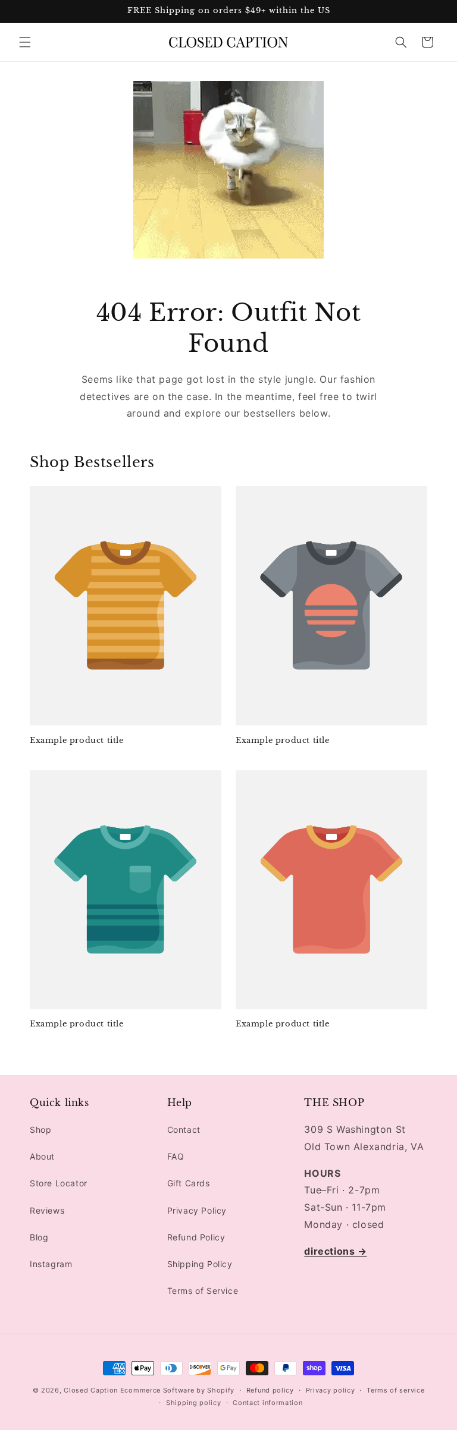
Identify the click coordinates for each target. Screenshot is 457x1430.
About (42, 1156)
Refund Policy (196, 1237)
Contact (184, 1130)
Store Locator (58, 1183)
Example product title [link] (77, 740)
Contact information (267, 1402)
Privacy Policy (197, 1210)
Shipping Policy (200, 1264)
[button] (25, 42)
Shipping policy (193, 1402)
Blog (39, 1237)
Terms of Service (203, 1291)
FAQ (175, 1156)
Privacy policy (330, 1390)
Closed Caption (91, 1390)
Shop (40, 1130)
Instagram (51, 1264)
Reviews (47, 1210)
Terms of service (395, 1390)
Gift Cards (188, 1183)
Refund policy (270, 1390)
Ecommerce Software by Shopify (177, 1390)
